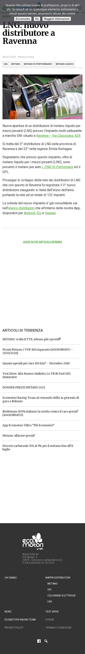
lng (6, 64)
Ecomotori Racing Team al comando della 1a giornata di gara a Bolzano (40, 399)
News (8, 611)
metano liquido (64, 64)
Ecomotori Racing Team (20, 619)
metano (15, 64)
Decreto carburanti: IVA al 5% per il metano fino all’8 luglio (37, 447)
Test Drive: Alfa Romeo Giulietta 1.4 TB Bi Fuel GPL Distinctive (36, 375)
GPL (49, 589)
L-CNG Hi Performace (57, 167)
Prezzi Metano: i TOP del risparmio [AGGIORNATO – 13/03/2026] (37, 351)
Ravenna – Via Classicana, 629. (58, 136)
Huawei (50, 213)
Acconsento (23, 18)
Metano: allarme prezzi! (18, 435)
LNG (49, 601)
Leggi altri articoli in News (42, 241)
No (37, 18)
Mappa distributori (57, 577)
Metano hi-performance (38, 64)
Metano (52, 583)
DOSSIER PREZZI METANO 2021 (23, 387)
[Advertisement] (33, 291)
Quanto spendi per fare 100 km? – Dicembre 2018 (36, 363)
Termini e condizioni (58, 627)
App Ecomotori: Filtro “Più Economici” (28, 425)
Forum (49, 619)
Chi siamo (11, 577)
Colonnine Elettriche (61, 595)
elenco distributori (21, 208)
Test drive (52, 611)
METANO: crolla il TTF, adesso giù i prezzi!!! (31, 339)
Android (29, 213)
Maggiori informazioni (56, 18)
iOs (39, 213)
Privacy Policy (14, 627)
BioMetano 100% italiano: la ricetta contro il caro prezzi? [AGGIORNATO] (40, 413)
